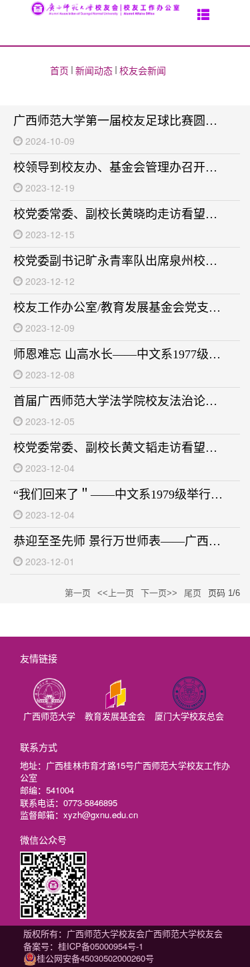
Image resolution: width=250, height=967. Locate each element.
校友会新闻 (142, 70)
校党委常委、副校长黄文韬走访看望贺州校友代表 (119, 447)
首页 (59, 70)
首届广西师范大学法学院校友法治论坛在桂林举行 (119, 401)
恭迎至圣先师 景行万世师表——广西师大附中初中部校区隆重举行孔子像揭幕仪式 (119, 541)
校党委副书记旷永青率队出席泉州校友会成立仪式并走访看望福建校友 (119, 261)
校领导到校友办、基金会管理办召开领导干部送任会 (119, 167)
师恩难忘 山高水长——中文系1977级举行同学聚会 (119, 354)
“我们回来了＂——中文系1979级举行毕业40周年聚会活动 (119, 494)
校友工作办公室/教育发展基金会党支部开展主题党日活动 (119, 307)
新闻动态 (94, 70)
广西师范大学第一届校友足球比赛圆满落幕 (119, 120)
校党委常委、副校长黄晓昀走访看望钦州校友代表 (119, 214)
